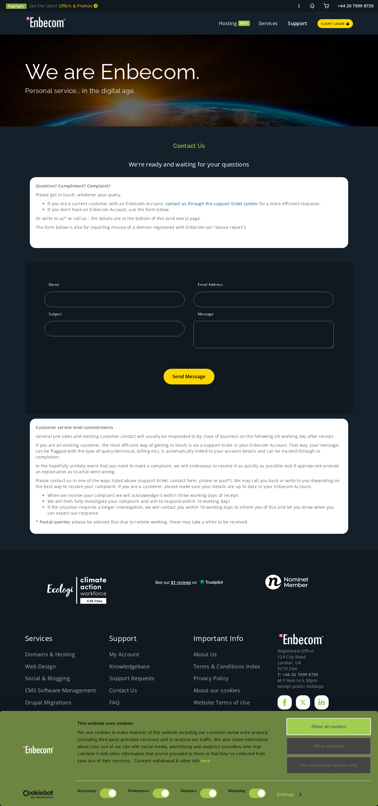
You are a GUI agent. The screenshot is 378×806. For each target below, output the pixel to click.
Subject (55, 313)
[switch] (161, 793)
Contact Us (123, 690)
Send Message (188, 376)
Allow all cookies (328, 726)
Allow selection (329, 745)
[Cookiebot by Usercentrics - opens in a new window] (38, 794)
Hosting (228, 23)
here (206, 760)
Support (297, 23)
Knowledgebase (129, 666)
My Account (124, 654)
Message (206, 313)
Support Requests (132, 678)
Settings (285, 794)
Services (268, 23)
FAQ (114, 702)
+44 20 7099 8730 (356, 6)
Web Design (40, 666)
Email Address (210, 284)
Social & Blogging (47, 678)
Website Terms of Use (221, 702)
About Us (205, 654)
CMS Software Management (60, 690)
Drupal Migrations (48, 702)
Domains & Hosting (50, 654)
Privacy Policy (211, 678)
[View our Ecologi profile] (76, 590)
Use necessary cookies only (328, 765)
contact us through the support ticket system (211, 203)
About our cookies (216, 690)
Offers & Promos (76, 6)
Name (54, 284)
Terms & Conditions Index (226, 666)
